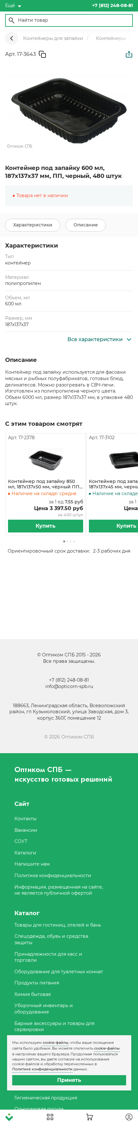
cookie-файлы (55, 1042)
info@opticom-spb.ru (69, 686)
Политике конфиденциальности (42, 1069)
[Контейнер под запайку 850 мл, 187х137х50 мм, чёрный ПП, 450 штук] (45, 460)
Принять (69, 1080)
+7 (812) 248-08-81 (69, 680)
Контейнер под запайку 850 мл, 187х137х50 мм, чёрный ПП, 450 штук (44, 484)
